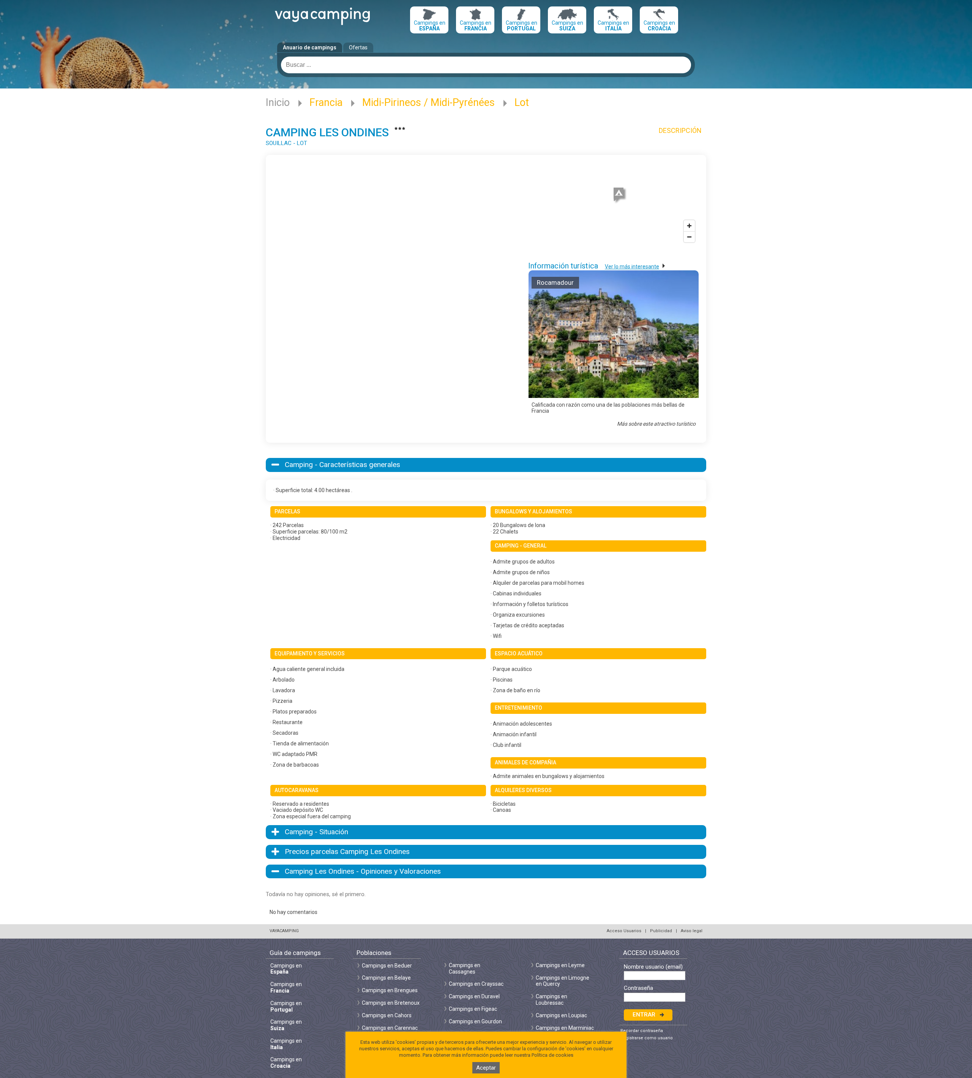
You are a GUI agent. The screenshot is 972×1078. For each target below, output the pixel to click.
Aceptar (486, 1067)
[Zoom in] (689, 225)
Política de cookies (552, 1055)
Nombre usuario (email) (653, 967)
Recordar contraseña (641, 1030)
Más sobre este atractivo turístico (656, 424)
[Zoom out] (689, 236)
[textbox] (486, 65)
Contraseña (638, 988)
